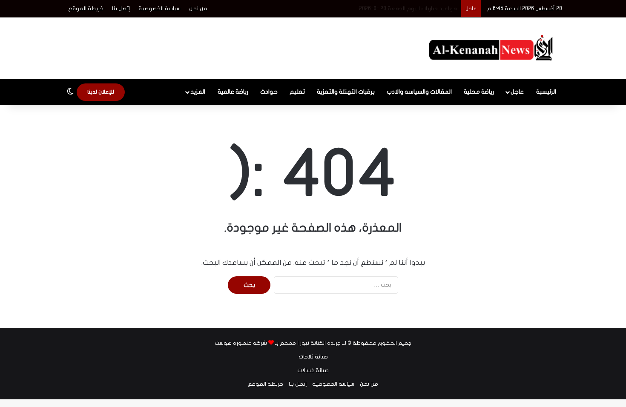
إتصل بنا (121, 8)
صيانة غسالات (313, 370)
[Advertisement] (228, 45)
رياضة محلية (479, 92)
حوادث (269, 92)
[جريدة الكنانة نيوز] (493, 48)
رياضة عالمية (233, 92)
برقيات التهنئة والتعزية (346, 92)
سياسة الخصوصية (159, 8)
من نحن (198, 8)
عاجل (517, 92)
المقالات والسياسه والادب (419, 92)
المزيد (197, 92)
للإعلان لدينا (100, 92)
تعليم (297, 92)
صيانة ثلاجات (313, 357)
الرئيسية (546, 92)
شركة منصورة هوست (241, 343)
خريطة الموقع (85, 8)
